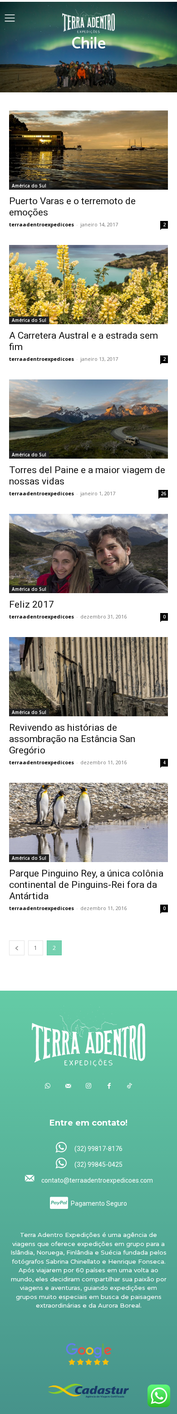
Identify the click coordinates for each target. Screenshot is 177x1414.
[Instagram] (89, 1086)
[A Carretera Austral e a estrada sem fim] (88, 284)
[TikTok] (130, 1086)
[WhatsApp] (48, 1086)
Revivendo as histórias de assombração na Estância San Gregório (72, 739)
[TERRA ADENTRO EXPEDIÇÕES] (88, 19)
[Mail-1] (68, 1086)
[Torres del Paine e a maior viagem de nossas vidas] (88, 419)
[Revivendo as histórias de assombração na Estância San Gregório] (88, 676)
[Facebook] (109, 1086)
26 (163, 493)
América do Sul (29, 185)
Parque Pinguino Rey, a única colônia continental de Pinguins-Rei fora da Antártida (86, 884)
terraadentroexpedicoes (41, 224)
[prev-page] (17, 947)
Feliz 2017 (31, 604)
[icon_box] (89, 1148)
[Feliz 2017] (88, 553)
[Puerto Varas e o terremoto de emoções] (88, 150)
